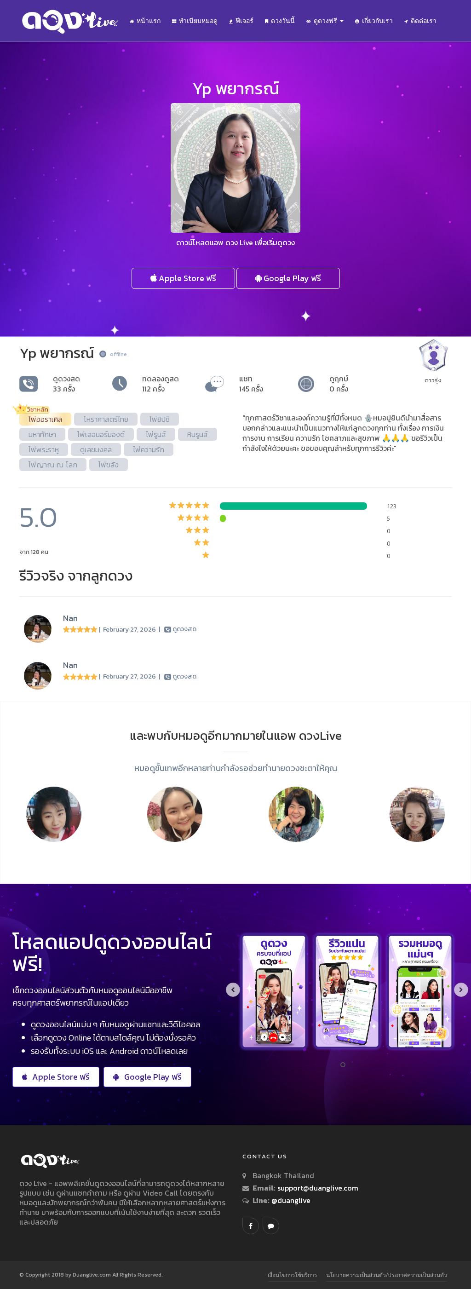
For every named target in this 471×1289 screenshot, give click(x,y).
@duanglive (290, 1200)
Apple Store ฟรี (186, 278)
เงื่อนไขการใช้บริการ (292, 1275)
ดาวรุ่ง (433, 380)
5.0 (38, 517)
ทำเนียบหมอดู (198, 20)
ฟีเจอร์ (244, 20)
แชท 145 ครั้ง (251, 384)
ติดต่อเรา (424, 20)
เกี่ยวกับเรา (377, 20)
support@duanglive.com (317, 1187)
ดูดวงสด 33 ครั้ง (66, 384)
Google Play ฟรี (291, 278)
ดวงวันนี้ (283, 20)
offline (118, 354)
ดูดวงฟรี (326, 20)
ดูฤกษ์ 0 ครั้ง (338, 384)
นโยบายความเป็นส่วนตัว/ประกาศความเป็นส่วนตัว (386, 1275)
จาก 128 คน (33, 551)
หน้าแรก (149, 20)
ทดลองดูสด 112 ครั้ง (160, 384)
